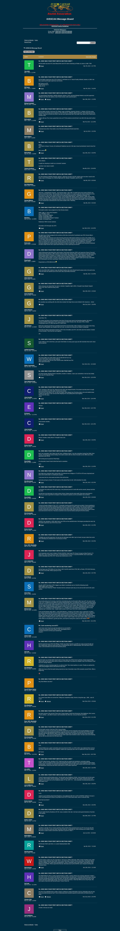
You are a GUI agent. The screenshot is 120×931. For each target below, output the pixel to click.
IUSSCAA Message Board (33, 48)
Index (36, 40)
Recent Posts (27, 42)
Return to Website (28, 40)
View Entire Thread (91, 56)
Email (42, 66)
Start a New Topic (29, 51)
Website (49, 99)
